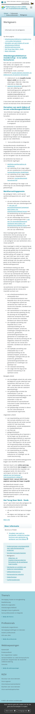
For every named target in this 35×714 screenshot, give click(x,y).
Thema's (5, 595)
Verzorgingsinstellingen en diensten (13, 630)
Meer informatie (10, 51)
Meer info (7, 520)
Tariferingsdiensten (13, 580)
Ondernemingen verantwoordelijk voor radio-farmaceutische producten (18, 548)
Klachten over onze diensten (10, 687)
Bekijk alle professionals (9, 639)
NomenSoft (5, 650)
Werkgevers (11, 556)
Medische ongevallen (8, 605)
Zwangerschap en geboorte (10, 610)
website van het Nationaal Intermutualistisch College (12, 476)
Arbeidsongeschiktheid (8, 607)
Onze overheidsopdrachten (10, 689)
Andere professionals (12, 15)
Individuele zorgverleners (9, 627)
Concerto (4, 664)
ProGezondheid (6, 652)
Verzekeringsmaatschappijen (16, 553)
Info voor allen (6, 635)
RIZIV (4, 674)
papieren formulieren (14, 86)
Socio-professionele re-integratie (12, 613)
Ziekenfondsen (12, 577)
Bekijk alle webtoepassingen (11, 668)
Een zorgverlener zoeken (9, 655)
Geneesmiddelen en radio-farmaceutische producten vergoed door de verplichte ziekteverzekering (15, 660)
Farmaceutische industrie (15, 574)
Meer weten (10, 711)
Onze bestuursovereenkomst (10, 684)
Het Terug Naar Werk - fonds (14, 49)
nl (2, 2)
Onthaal (6, 13)
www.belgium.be (25, 3)
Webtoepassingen (10, 645)
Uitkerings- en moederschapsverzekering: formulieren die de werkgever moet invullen (18, 561)
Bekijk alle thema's (8, 617)
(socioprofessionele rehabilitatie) (18, 172)
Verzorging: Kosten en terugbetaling (13, 599)
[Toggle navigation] (31, 7)
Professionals (14, 13)
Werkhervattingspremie (12, 47)
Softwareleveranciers (14, 572)
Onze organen (6, 681)
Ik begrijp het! (23, 711)
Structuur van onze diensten (10, 679)
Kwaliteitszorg (6, 602)
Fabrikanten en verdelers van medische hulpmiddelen (16, 568)
